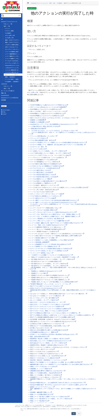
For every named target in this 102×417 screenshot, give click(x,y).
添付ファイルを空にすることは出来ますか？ (43, 351)
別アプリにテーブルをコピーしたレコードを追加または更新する (49, 308)
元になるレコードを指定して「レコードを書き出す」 (46, 296)
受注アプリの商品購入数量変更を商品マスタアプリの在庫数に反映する (51, 317)
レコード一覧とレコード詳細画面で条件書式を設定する (47, 229)
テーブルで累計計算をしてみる (39, 170)
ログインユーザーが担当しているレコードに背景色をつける (48, 251)
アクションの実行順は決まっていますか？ (43, 136)
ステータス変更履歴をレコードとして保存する (44, 162)
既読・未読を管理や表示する (39, 336)
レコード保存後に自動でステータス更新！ (43, 238)
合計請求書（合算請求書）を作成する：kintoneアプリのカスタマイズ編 (52, 319)
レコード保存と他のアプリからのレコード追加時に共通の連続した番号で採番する (55, 235)
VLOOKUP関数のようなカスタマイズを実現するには (46, 115)
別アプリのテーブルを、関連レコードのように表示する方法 (48, 311)
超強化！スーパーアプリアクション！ (41, 387)
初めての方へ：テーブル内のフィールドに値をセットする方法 (49, 304)
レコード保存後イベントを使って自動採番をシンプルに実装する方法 (51, 240)
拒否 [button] (79, 413)
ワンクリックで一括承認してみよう (41, 253)
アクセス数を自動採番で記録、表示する (42, 140)
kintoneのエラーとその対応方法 (9, 97)
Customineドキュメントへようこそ (39, 3)
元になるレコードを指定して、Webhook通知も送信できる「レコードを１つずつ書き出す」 (58, 293)
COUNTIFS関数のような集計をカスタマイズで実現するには (48, 105)
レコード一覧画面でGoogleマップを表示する (43, 231)
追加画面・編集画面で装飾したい (40, 392)
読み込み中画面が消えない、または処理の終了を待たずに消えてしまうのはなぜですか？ (57, 382)
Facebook (4, 114)
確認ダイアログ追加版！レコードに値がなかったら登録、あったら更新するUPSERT (55, 362)
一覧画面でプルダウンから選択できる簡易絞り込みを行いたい (49, 275)
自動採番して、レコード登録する (40, 368)
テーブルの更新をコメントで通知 (40, 179)
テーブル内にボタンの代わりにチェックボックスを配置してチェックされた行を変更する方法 (58, 187)
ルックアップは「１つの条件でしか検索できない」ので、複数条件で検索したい (54, 216)
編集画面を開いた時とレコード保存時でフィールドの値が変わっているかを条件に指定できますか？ (60, 364)
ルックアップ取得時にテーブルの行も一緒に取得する (46, 218)
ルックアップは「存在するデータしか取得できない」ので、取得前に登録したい (54, 214)
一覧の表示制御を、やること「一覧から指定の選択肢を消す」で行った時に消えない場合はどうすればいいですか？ (63, 268)
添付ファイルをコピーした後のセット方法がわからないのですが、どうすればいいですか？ (57, 347)
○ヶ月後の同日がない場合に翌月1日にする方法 (44, 126)
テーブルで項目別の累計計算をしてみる (42, 174)
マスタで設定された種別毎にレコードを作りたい (45, 196)
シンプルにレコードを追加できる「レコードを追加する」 (47, 157)
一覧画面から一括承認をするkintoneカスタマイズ (45, 271)
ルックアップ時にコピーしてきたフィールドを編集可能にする (49, 221)
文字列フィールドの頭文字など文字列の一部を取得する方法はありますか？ (53, 334)
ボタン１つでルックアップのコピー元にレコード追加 (46, 194)
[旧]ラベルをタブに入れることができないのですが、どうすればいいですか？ (53, 118)
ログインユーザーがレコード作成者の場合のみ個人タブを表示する (50, 248)
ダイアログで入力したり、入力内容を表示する (44, 168)
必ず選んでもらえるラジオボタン (40, 328)
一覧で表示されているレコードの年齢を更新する (45, 261)
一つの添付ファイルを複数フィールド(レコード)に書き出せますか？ (50, 255)
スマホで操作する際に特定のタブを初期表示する (45, 164)
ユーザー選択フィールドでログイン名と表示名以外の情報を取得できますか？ (53, 200)
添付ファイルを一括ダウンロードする (41, 349)
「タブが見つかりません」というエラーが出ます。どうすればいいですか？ (53, 130)
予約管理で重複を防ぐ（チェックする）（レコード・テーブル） (49, 284)
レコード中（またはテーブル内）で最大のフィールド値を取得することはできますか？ (56, 233)
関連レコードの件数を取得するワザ (41, 394)
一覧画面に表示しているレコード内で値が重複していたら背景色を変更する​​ (53, 282)
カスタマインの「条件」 (37, 147)
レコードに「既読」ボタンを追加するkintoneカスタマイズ (48, 225)
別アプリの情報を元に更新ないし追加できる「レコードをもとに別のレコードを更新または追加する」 (61, 315)
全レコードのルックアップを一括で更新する (43, 298)
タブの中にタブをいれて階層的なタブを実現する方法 (46, 166)
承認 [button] (74, 413)
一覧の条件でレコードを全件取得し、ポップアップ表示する (48, 265)
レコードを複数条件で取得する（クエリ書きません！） (47, 227)
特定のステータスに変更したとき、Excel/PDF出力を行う (47, 356)
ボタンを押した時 (32, 92)
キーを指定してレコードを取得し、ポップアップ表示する (47, 151)
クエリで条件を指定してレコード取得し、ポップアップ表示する (49, 153)
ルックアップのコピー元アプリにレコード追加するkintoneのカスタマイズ (52, 212)
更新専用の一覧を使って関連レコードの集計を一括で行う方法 (49, 338)
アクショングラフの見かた (38, 138)
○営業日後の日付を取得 (37, 128)
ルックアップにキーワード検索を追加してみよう (45, 208)
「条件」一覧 (51, 3)
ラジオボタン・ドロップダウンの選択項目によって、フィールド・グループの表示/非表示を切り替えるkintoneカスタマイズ (63, 205)
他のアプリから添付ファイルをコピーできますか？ (45, 286)
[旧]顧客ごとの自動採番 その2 (39, 122)
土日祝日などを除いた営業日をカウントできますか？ (46, 323)
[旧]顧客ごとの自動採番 (37, 120)
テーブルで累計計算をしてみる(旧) (40, 172)
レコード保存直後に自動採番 (39, 242)
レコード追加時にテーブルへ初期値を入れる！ (44, 246)
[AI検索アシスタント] (19, 16)
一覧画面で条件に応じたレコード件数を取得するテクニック (48, 277)
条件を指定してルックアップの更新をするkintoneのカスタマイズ (50, 341)
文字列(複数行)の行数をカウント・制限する (43, 332)
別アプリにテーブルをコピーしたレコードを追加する (46, 306)
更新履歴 (3, 100)
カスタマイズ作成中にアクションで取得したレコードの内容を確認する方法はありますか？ (57, 142)
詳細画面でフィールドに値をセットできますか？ (45, 377)
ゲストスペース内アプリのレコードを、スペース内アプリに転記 (49, 155)
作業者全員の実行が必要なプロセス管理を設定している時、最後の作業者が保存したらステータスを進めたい (63, 290)
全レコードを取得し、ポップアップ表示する (43, 300)
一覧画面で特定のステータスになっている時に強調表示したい (49, 279)
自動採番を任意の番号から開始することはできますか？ (47, 371)
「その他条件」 (59, 3)
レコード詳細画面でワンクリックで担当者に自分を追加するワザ (49, 244)
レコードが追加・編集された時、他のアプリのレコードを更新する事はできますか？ (55, 223)
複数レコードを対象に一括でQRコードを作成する (45, 375)
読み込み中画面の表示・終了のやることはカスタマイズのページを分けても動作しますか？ (57, 385)
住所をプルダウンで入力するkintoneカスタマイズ (45, 288)
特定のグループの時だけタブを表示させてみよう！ (45, 353)
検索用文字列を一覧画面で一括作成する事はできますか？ (47, 345)
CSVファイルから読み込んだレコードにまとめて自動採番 (47, 107)
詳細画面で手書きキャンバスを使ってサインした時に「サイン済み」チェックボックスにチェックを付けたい (63, 379)
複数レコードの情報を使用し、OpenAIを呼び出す (45, 373)
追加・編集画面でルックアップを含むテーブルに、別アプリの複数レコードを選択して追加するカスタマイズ (63, 388)
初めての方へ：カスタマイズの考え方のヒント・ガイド (47, 302)
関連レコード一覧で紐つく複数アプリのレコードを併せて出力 (49, 396)
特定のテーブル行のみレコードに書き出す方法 (44, 358)
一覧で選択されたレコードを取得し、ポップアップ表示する (48, 263)
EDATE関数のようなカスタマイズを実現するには (45, 109)
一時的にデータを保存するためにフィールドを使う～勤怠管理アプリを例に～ (53, 257)
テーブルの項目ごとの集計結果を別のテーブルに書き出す (47, 181)
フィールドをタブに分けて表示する (41, 192)
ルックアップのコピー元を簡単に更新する (43, 210)
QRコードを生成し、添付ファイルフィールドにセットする (48, 111)
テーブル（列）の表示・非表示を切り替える (43, 189)
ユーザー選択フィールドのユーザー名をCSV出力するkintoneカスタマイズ (52, 202)
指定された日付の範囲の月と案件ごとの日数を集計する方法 (48, 330)
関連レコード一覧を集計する (39, 401)
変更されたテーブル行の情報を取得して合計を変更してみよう (49, 326)
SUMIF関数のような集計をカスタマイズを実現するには (47, 113)
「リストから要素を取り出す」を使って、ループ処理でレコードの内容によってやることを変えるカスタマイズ (63, 133)
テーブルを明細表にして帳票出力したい (42, 183)
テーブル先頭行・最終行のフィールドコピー (43, 185)
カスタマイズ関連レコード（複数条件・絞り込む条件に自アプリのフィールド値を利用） (57, 144)
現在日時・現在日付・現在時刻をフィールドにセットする (47, 360)
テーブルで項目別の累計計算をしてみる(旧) (43, 177)
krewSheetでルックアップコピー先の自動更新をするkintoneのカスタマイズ (53, 124)
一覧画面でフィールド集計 (38, 273)
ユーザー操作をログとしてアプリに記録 (42, 198)
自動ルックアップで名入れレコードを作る (43, 366)
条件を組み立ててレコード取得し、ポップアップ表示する (47, 343)
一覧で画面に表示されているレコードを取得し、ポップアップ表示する (51, 259)
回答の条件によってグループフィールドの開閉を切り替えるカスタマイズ (52, 321)
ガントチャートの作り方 (37, 149)
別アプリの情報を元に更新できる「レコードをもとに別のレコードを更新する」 (54, 313)
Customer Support (6, 110)
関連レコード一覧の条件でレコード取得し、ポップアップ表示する (50, 398)
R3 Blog (3, 112)
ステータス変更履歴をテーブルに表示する (43, 159)
